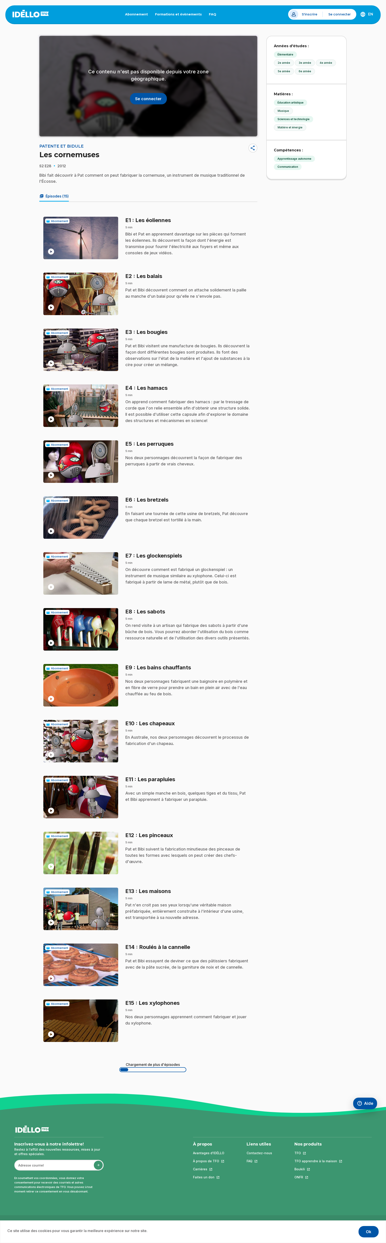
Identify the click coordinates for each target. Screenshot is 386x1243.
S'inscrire (309, 14)
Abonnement (136, 14)
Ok (368, 1231)
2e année (284, 62)
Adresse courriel (29, 1167)
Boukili (315, 1169)
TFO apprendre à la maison (315, 1161)
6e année (305, 71)
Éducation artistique (290, 102)
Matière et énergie (290, 127)
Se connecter (339, 14)
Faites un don (208, 1177)
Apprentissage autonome (294, 158)
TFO (315, 1153)
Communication (287, 166)
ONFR (315, 1177)
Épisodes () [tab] (54, 196)
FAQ (214, 15)
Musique (283, 110)
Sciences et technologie (293, 119)
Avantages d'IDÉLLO (208, 1153)
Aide (367, 1104)
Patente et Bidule (61, 146)
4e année (326, 62)
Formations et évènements (178, 14)
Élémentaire (285, 54)
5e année (284, 71)
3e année (305, 62)
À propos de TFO (208, 1161)
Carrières (208, 1169)
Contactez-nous (259, 1153)
